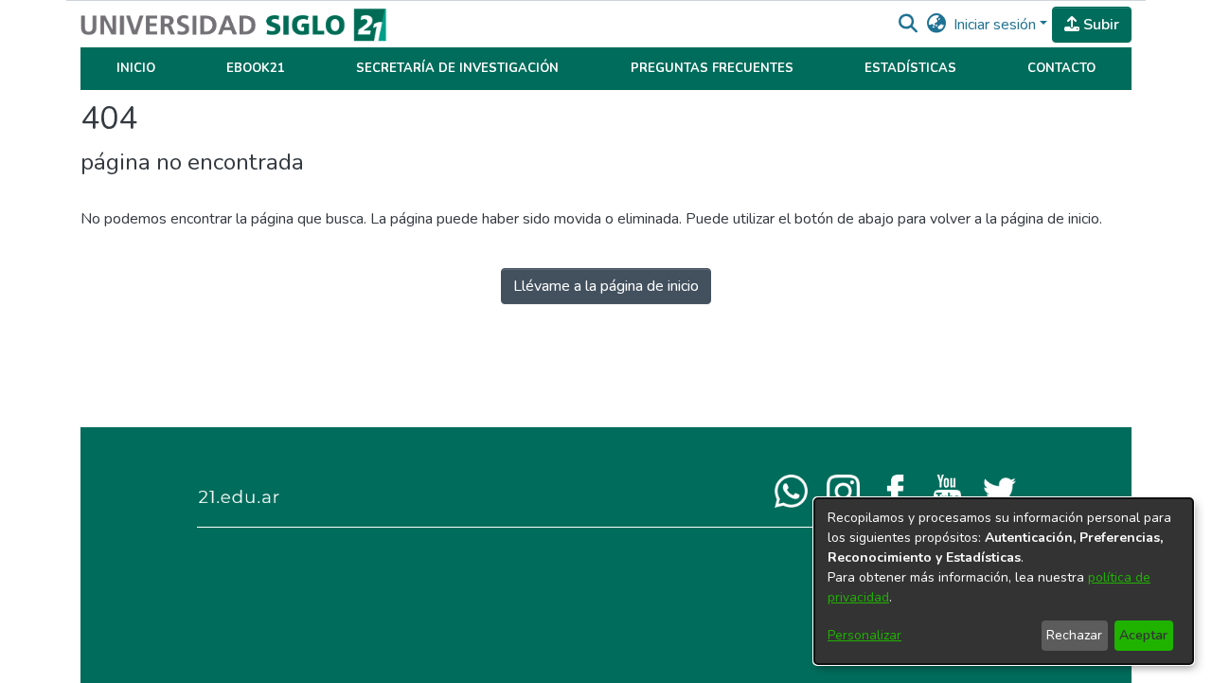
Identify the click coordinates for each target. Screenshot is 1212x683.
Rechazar (1074, 635)
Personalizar (864, 635)
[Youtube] (947, 489)
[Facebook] (895, 489)
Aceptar (1143, 635)
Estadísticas (910, 68)
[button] (907, 24)
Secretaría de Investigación (457, 68)
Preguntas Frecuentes (712, 68)
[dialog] (1003, 581)
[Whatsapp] (791, 489)
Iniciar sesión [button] (997, 24)
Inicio (135, 68)
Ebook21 (255, 68)
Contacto (1061, 68)
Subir (1099, 24)
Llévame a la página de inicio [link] (606, 286)
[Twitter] (999, 489)
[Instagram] (843, 489)
